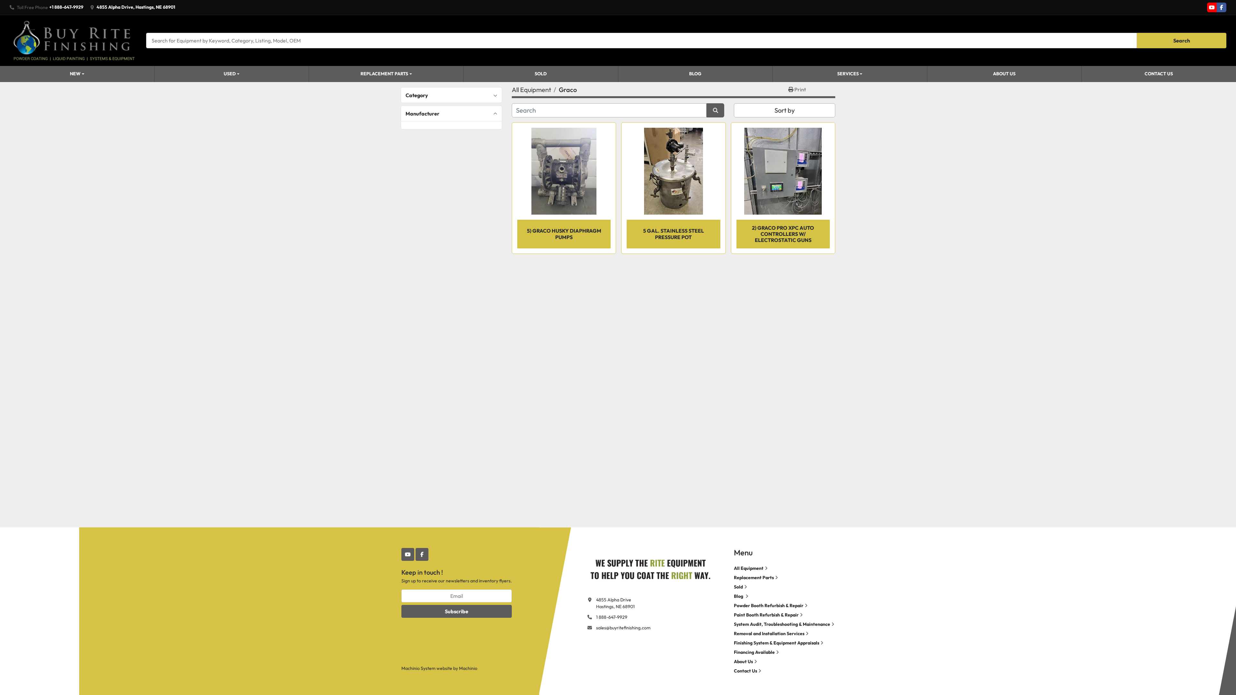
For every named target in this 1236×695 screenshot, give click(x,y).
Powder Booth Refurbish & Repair (768, 605)
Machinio (468, 668)
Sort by (784, 110)
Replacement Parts (384, 74)
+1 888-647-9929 (66, 7)
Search (1181, 40)
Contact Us (1159, 74)
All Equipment (748, 568)
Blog (695, 74)
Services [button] (848, 74)
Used (230, 74)
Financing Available (754, 652)
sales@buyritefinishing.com (623, 628)
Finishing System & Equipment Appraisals (776, 643)
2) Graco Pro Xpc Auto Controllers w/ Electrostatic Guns (783, 234)
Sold (541, 74)
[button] (77, 74)
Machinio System (418, 668)
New (75, 74)
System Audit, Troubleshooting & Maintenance (782, 624)
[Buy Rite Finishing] (650, 568)
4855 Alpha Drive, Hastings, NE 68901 (136, 7)
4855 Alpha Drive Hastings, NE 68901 (615, 603)
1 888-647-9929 (611, 617)
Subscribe (456, 611)
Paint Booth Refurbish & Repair (766, 615)
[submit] (715, 110)
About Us (1004, 74)
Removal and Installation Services (769, 633)
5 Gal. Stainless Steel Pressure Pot (673, 233)
